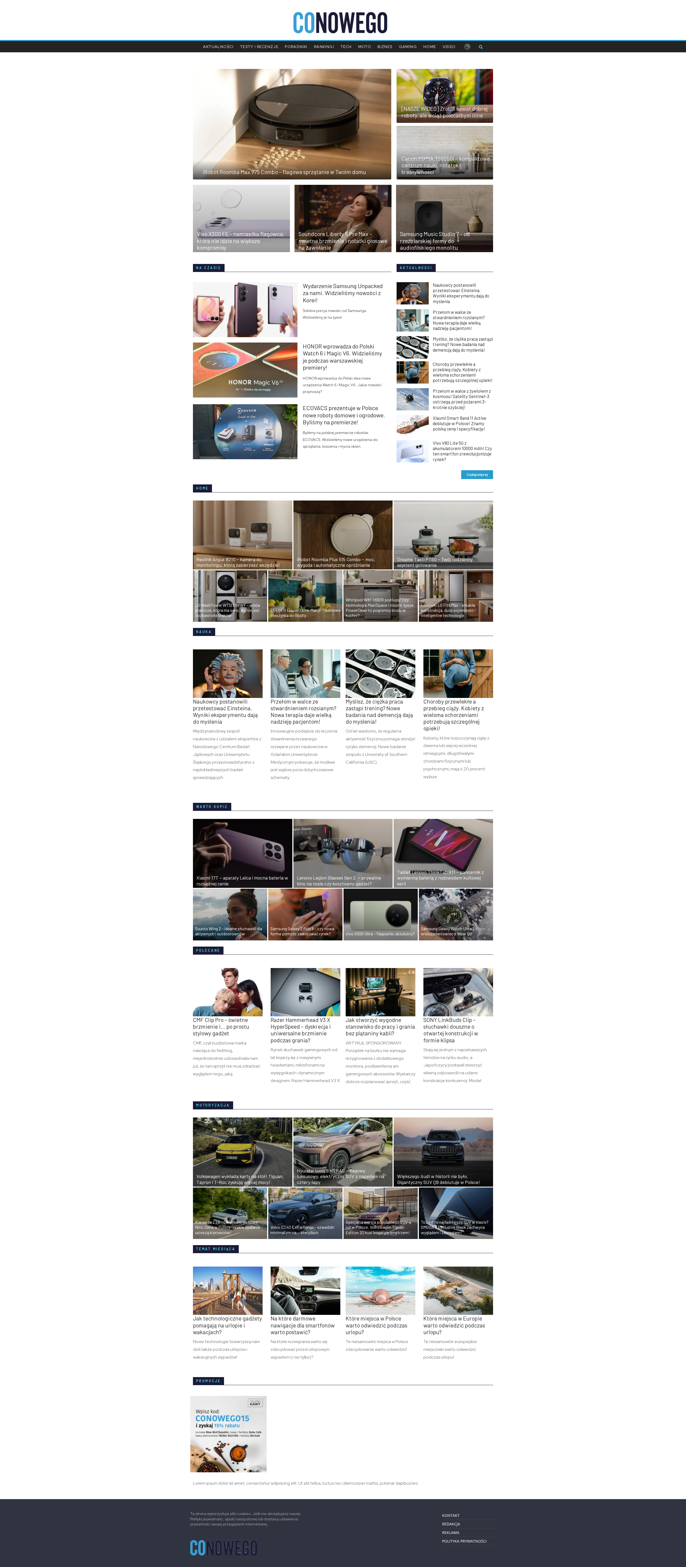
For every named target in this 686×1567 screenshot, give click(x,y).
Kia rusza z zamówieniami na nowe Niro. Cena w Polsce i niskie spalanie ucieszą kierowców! (227, 1227)
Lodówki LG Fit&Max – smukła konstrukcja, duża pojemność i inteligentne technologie (448, 610)
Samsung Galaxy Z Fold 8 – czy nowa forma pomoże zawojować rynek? (302, 931)
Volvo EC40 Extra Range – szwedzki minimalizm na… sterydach (302, 1229)
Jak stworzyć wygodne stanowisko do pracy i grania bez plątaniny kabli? (380, 1026)
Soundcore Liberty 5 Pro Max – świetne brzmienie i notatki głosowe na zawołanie (343, 240)
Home (429, 46)
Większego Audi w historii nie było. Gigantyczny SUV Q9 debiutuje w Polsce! (438, 1179)
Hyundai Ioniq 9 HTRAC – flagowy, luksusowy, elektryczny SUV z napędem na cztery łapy (340, 1176)
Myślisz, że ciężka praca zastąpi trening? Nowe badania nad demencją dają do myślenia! (463, 344)
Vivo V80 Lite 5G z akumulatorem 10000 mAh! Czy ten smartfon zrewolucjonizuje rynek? (462, 451)
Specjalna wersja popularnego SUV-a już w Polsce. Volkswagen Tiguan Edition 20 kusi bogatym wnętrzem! (378, 1227)
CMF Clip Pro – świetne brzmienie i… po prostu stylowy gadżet (221, 1026)
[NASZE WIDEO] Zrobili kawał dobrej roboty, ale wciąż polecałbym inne (444, 112)
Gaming (408, 46)
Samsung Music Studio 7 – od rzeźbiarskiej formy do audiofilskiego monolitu (435, 240)
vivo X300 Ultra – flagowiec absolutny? (380, 933)
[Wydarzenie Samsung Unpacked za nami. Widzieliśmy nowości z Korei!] (248, 285)
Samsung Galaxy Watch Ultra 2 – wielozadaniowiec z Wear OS (449, 931)
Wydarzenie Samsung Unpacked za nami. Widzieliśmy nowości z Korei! (343, 292)
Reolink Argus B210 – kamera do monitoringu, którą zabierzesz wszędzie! (238, 562)
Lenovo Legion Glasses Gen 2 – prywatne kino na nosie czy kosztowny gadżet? (339, 881)
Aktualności (218, 46)
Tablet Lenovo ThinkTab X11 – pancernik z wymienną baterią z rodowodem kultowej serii (440, 878)
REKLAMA (450, 1532)
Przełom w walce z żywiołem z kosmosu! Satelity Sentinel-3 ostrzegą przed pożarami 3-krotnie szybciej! (462, 399)
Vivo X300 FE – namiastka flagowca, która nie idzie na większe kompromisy (240, 240)
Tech (346, 46)
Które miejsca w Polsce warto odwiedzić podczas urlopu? (376, 1325)
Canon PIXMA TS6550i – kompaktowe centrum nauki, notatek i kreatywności (445, 165)
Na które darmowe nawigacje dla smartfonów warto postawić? (303, 1325)
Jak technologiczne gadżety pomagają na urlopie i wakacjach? (227, 1325)
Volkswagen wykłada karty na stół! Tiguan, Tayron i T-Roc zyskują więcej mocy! (240, 1179)
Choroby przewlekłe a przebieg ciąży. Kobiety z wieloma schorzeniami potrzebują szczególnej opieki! (463, 372)
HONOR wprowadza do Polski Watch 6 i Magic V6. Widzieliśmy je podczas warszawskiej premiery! (342, 357)
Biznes (385, 46)
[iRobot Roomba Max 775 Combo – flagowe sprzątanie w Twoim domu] (292, 72)
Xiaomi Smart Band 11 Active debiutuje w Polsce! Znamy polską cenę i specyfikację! (459, 423)
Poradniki (296, 46)
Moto (364, 46)
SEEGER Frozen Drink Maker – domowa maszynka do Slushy (305, 613)
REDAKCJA (451, 1523)
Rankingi (324, 46)
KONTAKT (451, 1515)
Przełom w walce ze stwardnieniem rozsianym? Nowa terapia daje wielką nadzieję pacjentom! (459, 320)
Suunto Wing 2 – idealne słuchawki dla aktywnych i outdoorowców (228, 931)
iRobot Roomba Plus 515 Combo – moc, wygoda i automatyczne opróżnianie (336, 562)
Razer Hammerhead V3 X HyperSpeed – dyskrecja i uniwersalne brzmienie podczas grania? (301, 1029)
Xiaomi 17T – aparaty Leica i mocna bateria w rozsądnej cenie (242, 881)
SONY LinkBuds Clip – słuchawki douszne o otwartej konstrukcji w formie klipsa (450, 1029)
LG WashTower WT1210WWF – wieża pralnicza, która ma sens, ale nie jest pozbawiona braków (227, 610)
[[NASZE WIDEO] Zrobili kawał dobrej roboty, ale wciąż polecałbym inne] (445, 72)
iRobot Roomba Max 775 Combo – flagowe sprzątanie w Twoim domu (284, 171)
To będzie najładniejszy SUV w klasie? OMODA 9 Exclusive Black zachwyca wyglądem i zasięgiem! (455, 1227)
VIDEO (449, 46)
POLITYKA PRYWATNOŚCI (464, 1541)
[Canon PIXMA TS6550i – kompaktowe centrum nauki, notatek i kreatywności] (445, 129)
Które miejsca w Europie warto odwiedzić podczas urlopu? (454, 1325)
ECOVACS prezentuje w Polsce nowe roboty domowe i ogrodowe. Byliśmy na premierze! (344, 414)
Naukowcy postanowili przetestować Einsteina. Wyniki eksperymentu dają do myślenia (461, 293)
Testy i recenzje (259, 46)
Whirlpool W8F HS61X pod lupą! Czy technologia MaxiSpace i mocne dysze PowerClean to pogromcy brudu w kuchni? (379, 607)
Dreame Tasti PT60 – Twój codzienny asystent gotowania (435, 562)
